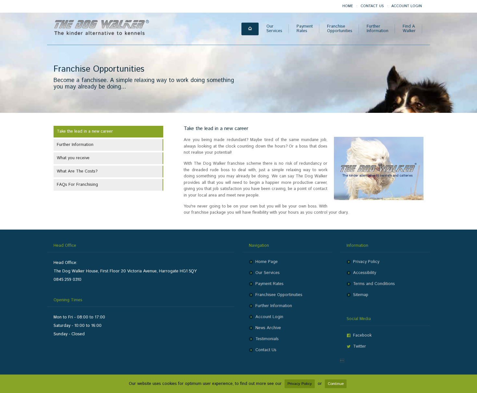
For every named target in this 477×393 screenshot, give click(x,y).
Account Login (269, 317)
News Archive (268, 328)
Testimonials (267, 339)
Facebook (362, 335)
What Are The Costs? (77, 171)
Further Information (75, 145)
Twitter (359, 346)
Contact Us (265, 350)
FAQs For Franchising (77, 185)
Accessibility (364, 273)
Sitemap (360, 295)
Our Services (267, 273)
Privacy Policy (366, 262)
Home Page (266, 262)
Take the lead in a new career (85, 131)
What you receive (73, 158)
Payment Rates (269, 284)
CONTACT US (372, 6)
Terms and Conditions (374, 284)
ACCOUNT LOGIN (406, 6)
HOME (347, 6)
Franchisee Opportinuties (278, 295)
